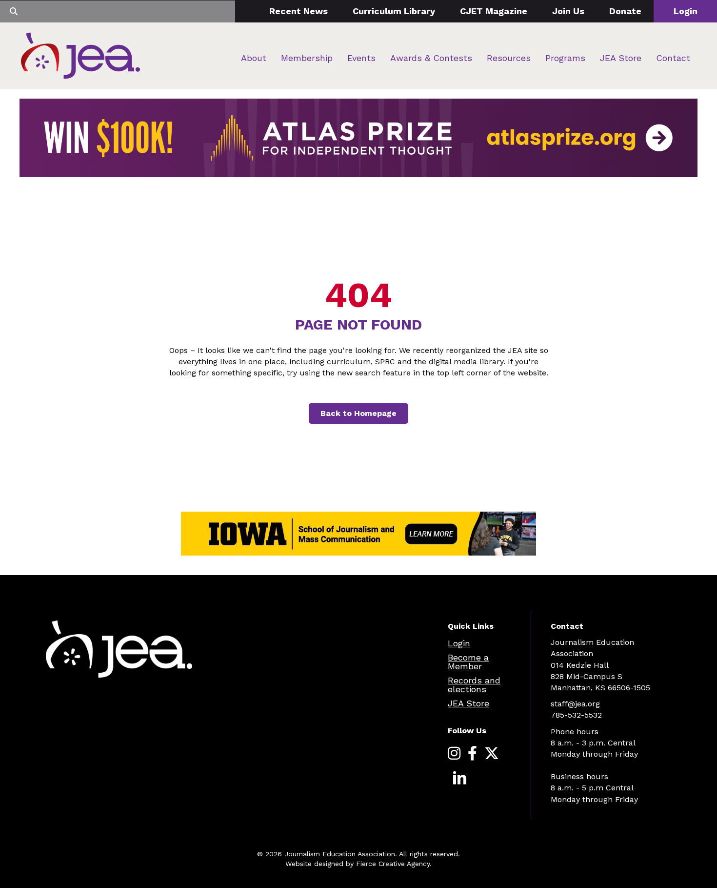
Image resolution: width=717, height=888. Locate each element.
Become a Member (468, 661)
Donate (625, 11)
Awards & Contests (431, 58)
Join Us (568, 11)
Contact (673, 58)
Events (361, 58)
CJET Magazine (493, 11)
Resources (509, 58)
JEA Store (620, 58)
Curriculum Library (394, 11)
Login (685, 11)
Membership (307, 58)
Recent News (298, 11)
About (253, 58)
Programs (565, 58)
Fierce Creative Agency (393, 863)
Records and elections (474, 684)
